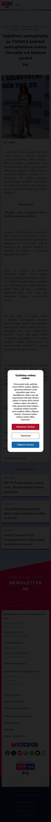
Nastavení (25, 436)
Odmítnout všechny (25, 427)
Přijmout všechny (25, 445)
